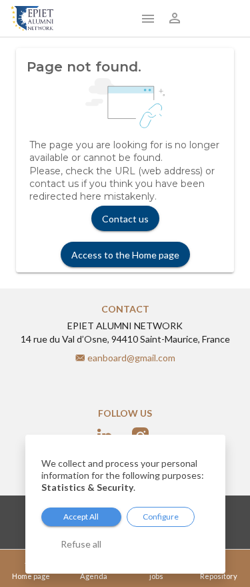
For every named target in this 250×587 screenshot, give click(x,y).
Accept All (81, 517)
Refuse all (81, 544)
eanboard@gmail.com (131, 357)
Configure (161, 517)
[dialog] (125, 504)
